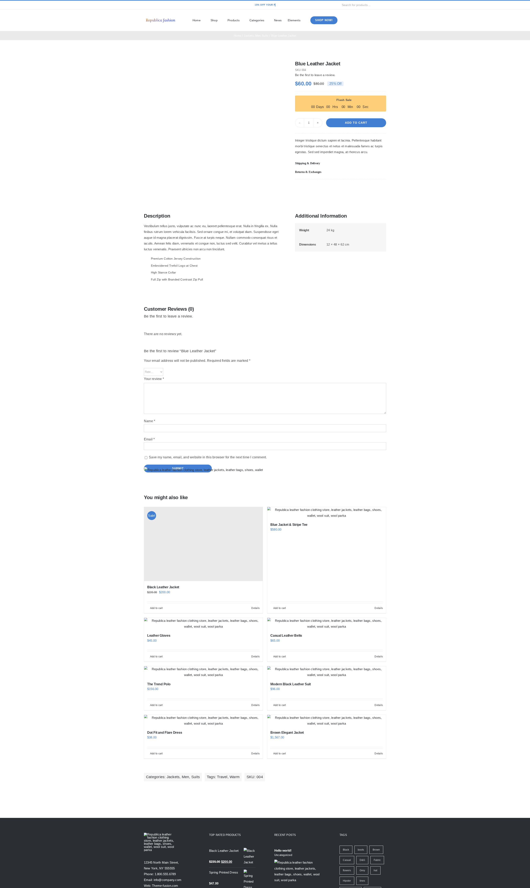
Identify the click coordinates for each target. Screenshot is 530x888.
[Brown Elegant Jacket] (326, 720)
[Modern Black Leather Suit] (326, 672)
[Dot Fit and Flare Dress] (203, 720)
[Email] (382, 188)
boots (361, 849)
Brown (376, 849)
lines (362, 880)
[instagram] (158, 5)
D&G (362, 860)
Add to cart (356, 122)
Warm (235, 777)
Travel (222, 777)
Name (149, 421)
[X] (369, 188)
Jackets (173, 777)
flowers (347, 870)
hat (375, 870)
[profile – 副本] (160, 18)
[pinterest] (172, 5)
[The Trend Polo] (203, 672)
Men (185, 777)
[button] (340, 163)
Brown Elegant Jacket (287, 732)
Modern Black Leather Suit (290, 684)
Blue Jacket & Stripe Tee (288, 524)
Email (149, 439)
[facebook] (145, 5)
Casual (347, 860)
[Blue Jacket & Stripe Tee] (326, 513)
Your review (154, 379)
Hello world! (282, 850)
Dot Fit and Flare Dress (164, 732)
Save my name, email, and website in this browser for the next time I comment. (208, 457)
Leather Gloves (158, 635)
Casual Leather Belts (286, 635)
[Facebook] (362, 188)
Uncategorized (283, 855)
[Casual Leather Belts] (326, 623)
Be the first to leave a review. (315, 75)
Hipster (347, 880)
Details (379, 608)
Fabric (377, 860)
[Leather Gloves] (203, 623)
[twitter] (152, 5)
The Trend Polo (159, 684)
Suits (195, 777)
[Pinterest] (376, 188)
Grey (362, 870)
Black (346, 849)
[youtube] (165, 5)
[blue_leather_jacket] (213, 62)
